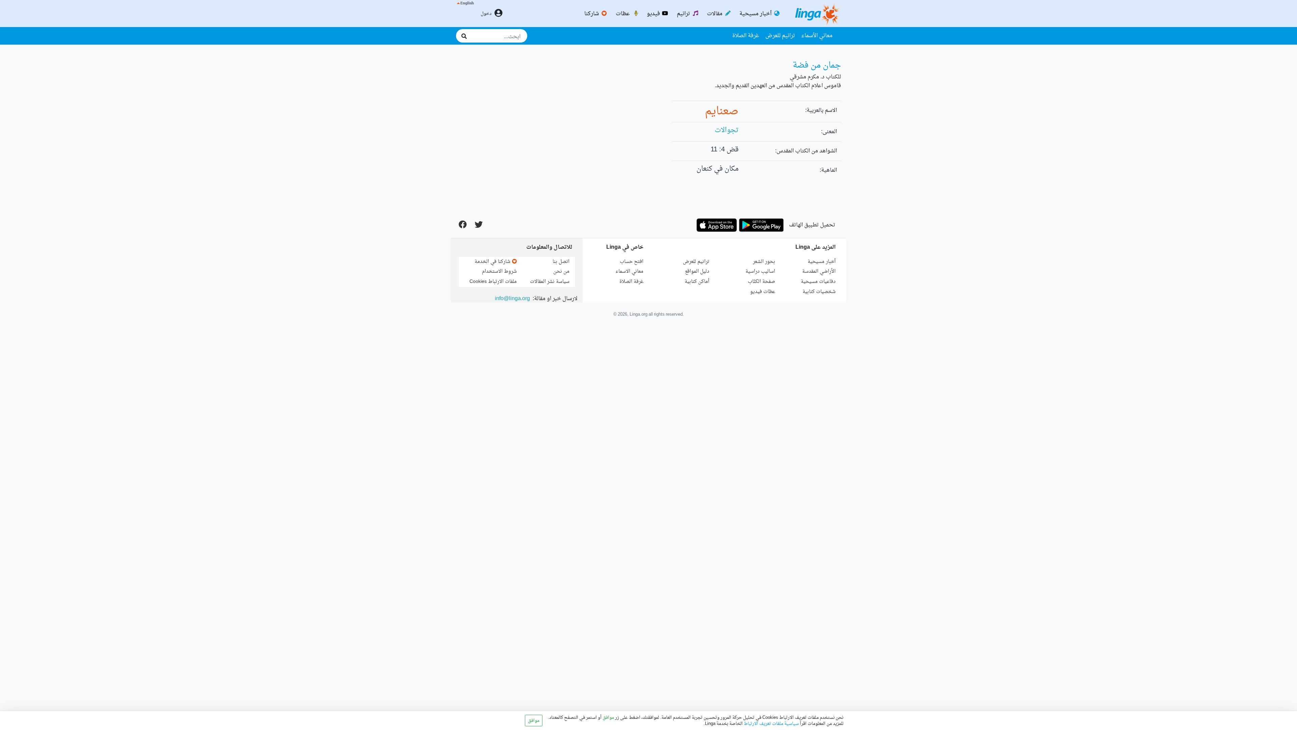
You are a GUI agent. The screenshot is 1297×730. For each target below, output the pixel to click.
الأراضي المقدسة (819, 271)
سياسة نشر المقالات (549, 281)
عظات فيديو (762, 291)
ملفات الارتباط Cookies (493, 281)
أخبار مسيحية (756, 14)
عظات (623, 14)
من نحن (561, 271)
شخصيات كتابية (819, 291)
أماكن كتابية (697, 281)
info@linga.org (512, 299)
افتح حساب (631, 261)
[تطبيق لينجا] (761, 225)
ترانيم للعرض (780, 36)
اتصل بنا (561, 261)
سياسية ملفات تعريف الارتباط (771, 724)
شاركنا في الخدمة (493, 261)
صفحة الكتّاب (761, 281)
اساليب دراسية (760, 271)
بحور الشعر (764, 261)
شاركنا (592, 14)
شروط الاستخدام (499, 271)
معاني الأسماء (817, 36)
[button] (465, 13)
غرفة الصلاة (745, 36)
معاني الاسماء (629, 271)
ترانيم (684, 14)
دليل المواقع (697, 271)
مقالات (715, 14)
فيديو (654, 14)
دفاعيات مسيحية (818, 281)
